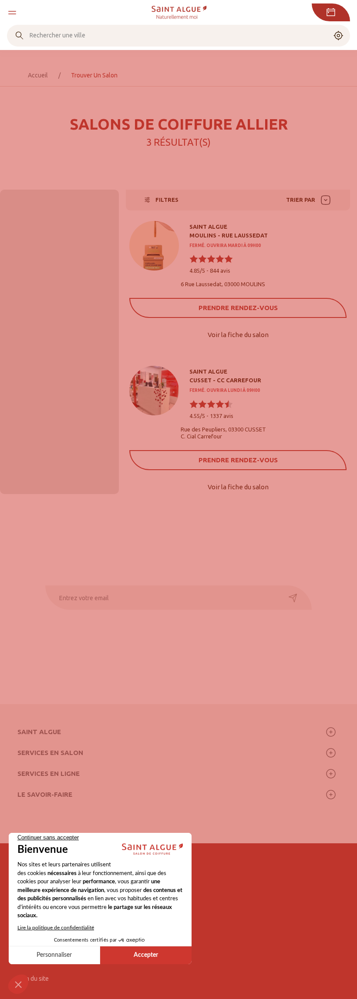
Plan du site (33, 978)
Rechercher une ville (57, 35)
